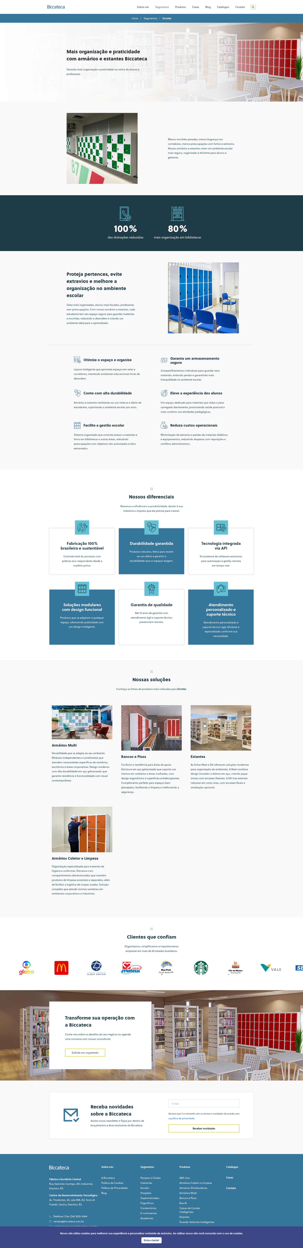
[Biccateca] (56, 7)
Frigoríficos (147, 1203)
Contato (231, 1188)
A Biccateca (108, 1178)
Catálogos (232, 1167)
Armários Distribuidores (193, 1188)
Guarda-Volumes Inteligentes (196, 1222)
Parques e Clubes (150, 1178)
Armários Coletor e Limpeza (195, 1183)
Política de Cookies (112, 1183)
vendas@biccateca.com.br (68, 1221)
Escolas (144, 1188)
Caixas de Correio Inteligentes (189, 1210)
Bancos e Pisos (187, 1198)
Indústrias (146, 1183)
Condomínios (148, 1208)
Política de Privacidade (114, 1188)
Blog (104, 1193)
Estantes (184, 1217)
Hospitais (145, 1193)
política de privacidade (182, 1118)
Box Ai (183, 1203)
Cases (229, 1177)
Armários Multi (188, 1193)
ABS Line (184, 1178)
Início (135, 18)
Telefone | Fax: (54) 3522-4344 (70, 1216)
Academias (146, 1218)
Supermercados (149, 1198)
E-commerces (148, 1213)
